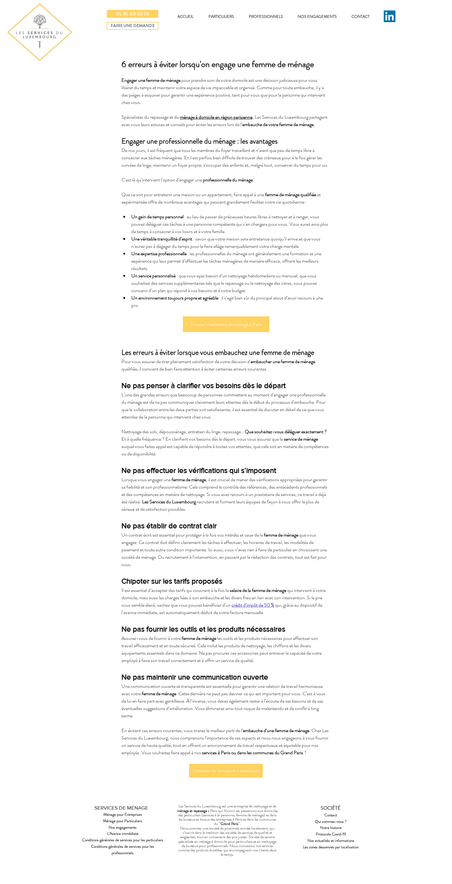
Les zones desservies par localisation (331, 847)
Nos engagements (123, 827)
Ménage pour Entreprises (122, 814)
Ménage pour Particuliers (122, 821)
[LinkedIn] (389, 16)
